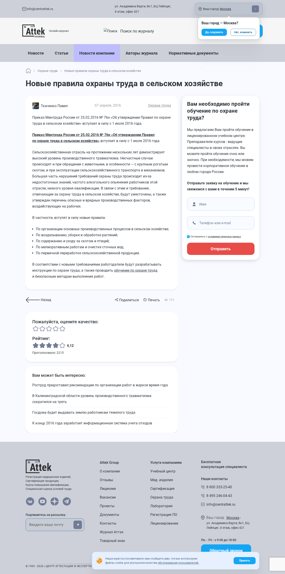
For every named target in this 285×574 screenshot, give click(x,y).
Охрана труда (159, 105)
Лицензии (108, 488)
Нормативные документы (193, 53)
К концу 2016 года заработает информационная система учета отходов (92, 423)
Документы (109, 515)
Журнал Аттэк (112, 532)
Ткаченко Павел (54, 106)
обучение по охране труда (135, 270)
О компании (110, 471)
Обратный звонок (226, 550)
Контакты (108, 523)
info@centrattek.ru (39, 9)
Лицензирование (164, 523)
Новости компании (96, 53)
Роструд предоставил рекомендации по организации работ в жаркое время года (100, 385)
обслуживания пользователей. (178, 562)
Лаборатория (161, 506)
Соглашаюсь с (215, 236)
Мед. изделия (161, 480)
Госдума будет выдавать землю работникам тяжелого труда (83, 412)
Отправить (221, 248)
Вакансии (108, 497)
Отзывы (106, 480)
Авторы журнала (142, 53)
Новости (36, 53)
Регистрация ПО (163, 515)
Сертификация (162, 488)
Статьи (61, 53)
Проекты (107, 506)
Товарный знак (112, 541)
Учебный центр (162, 471)
